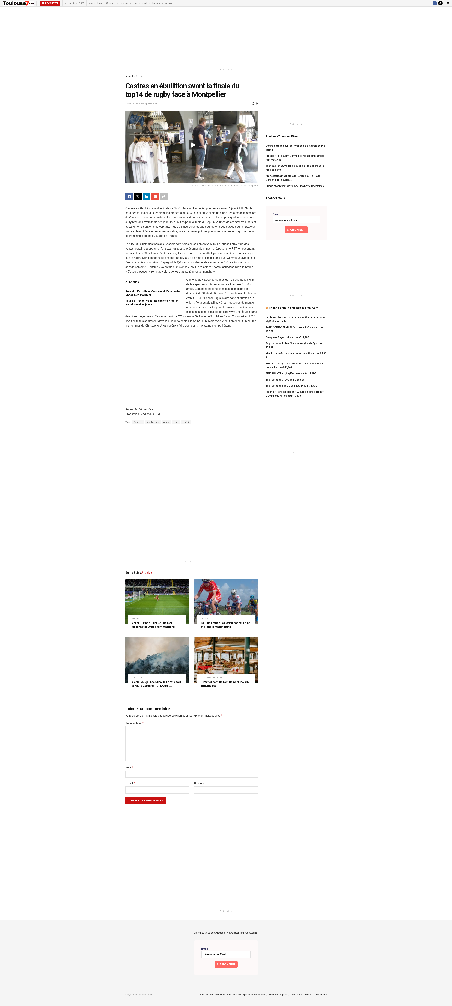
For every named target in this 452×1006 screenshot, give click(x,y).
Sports (139, 76)
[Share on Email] (155, 196)
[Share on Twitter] (138, 196)
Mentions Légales (278, 994)
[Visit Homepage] (18, 3)
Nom (129, 767)
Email (276, 214)
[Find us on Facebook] (435, 3)
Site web (199, 783)
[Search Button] (448, 3)
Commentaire (134, 723)
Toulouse (156, 3)
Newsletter (52, 3)
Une (155, 103)
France (100, 3)
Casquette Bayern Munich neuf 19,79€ (287, 337)
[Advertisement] (226, 36)
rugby (166, 422)
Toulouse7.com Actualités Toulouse (216, 994)
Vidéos (168, 3)
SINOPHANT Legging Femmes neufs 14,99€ (291, 373)
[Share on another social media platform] (164, 196)
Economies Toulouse (211, 678)
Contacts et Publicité (301, 994)
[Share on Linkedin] (146, 196)
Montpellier (153, 422)
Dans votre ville (140, 3)
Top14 (186, 422)
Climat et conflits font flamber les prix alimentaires (295, 186)
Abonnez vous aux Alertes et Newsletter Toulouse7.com (225, 932)
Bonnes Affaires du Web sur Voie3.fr (293, 308)
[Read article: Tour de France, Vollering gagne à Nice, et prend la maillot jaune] (226, 601)
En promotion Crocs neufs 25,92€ (285, 379)
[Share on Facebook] (129, 196)
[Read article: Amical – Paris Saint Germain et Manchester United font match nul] (157, 601)
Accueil (129, 76)
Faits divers (125, 3)
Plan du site (321, 994)
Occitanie (111, 3)
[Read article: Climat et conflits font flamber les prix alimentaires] (226, 660)
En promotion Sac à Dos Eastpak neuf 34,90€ (291, 385)
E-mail (130, 783)
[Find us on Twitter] (440, 3)
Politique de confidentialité (251, 994)
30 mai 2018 (131, 103)
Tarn (176, 422)
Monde (92, 3)
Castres (137, 422)
